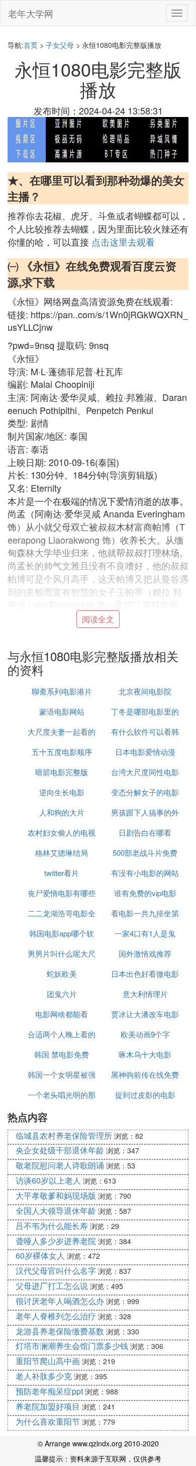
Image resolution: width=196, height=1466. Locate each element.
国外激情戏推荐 (145, 953)
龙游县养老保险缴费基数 (60, 1331)
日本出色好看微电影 (145, 973)
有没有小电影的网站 (145, 872)
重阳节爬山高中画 (48, 1361)
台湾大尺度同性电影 (145, 772)
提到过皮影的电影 (145, 1094)
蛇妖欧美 (62, 973)
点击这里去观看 (123, 241)
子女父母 (60, 45)
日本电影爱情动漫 (145, 751)
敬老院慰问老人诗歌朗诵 (60, 1165)
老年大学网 (30, 13)
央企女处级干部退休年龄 (60, 1150)
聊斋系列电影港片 (62, 691)
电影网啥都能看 (61, 1014)
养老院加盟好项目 (48, 1406)
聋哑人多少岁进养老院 (56, 1241)
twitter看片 (61, 872)
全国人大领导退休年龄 (56, 1210)
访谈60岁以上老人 (48, 1180)
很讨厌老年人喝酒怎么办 (60, 1301)
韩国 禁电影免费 (61, 1054)
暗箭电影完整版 (61, 772)
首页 (31, 45)
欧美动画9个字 (145, 1034)
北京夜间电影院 (145, 691)
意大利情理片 (145, 993)
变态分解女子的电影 (145, 792)
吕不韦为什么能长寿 (52, 1226)
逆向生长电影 (61, 792)
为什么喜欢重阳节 (48, 1421)
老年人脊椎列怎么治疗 (56, 1316)
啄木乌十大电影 (145, 1054)
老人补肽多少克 (44, 1376)
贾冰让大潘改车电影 (145, 1014)
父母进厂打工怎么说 (52, 1286)
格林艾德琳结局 (61, 852)
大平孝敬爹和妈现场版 (56, 1195)
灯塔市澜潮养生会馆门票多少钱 (72, 1346)
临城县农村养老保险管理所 (64, 1135)
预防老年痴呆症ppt (49, 1391)
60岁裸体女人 (40, 1255)
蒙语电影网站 (61, 711)
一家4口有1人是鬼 (145, 933)
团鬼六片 (62, 993)
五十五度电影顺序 (62, 751)
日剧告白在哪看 (145, 832)
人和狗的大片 (61, 812)
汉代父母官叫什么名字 (56, 1270)
